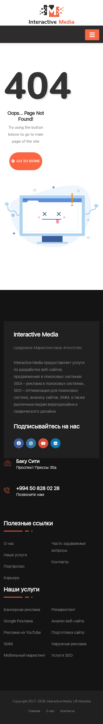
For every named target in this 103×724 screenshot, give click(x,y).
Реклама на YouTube (22, 632)
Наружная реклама (69, 644)
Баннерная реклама (22, 609)
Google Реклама (18, 621)
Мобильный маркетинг (25, 655)
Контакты (60, 562)
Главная (34, 711)
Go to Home (28, 161)
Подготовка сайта (68, 632)
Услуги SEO (62, 655)
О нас (9, 543)
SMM (8, 644)
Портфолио (14, 566)
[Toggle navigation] (92, 34)
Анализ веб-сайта (68, 621)
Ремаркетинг (64, 609)
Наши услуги (15, 555)
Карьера (11, 577)
